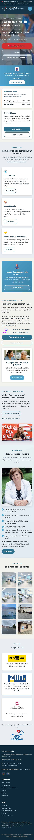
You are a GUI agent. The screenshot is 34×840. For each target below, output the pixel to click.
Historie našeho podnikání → (17, 58)
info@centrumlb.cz (11, 765)
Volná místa (5, 795)
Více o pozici (8, 551)
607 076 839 (17, 763)
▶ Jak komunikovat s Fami (21, 329)
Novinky (4, 793)
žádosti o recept (24, 769)
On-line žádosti (17, 129)
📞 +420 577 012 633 (10, 4)
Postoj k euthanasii (7, 816)
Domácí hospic (6, 785)
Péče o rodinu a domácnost (10, 788)
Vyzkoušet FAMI (17, 287)
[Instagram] (3, 773)
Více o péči (9, 249)
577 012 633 (8, 763)
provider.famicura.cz (9, 325)
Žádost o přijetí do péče (17, 46)
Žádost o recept (17, 135)
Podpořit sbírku (17, 378)
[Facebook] (8, 773)
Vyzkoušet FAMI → (17, 82)
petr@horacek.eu (6, 827)
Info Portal (4, 813)
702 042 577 (9, 123)
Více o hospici (10, 221)
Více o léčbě (10, 191)
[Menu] (30, 9)
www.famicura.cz (17, 343)
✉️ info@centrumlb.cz (24, 4)
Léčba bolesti (6, 782)
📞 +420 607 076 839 (26, 1)
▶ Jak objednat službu (20, 332)
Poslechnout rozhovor (11, 413)
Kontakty (17, 52)
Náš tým (4, 790)
